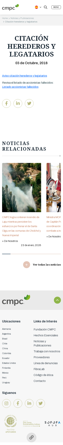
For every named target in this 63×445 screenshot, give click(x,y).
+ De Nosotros (10, 241)
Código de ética (43, 375)
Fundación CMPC (45, 329)
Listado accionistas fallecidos (20, 86)
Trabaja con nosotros (47, 351)
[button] (56, 7)
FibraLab (39, 369)
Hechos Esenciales (46, 335)
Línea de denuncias (46, 363)
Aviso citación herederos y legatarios (24, 75)
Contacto (40, 380)
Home (5, 18)
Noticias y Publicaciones (22, 18)
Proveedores (42, 357)
